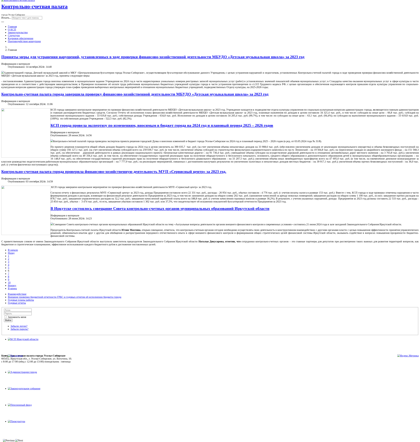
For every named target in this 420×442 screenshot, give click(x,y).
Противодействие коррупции (24, 41)
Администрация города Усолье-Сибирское (99, 358)
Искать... (6, 17)
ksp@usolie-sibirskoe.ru (13, 364)
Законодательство (18, 32)
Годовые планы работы (21, 300)
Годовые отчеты (17, 303)
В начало (13, 250)
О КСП (12, 29)
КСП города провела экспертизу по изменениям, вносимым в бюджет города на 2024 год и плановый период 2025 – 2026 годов (162, 125)
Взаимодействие (17, 294)
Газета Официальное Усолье (91, 367)
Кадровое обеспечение (20, 38)
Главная (12, 26)
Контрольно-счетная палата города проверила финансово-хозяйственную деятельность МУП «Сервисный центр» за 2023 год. (113, 171)
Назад (11, 253)
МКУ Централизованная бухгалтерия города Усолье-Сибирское (110, 364)
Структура (14, 35)
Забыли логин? (18, 326)
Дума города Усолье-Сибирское (92, 361)
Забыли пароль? (19, 329)
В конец (12, 288)
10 (9, 282)
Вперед (12, 285)
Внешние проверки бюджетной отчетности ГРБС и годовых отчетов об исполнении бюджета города (64, 297)
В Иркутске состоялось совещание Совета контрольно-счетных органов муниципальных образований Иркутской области (160, 208)
